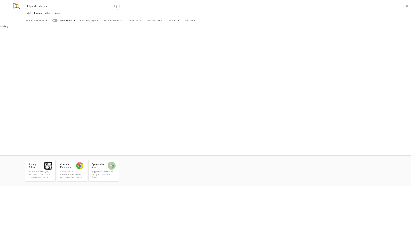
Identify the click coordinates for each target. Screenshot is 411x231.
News (57, 13)
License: (132, 20)
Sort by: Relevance (35, 20)
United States (65, 20)
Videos (48, 13)
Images (38, 13)
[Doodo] (13, 6)
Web (29, 13)
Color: (172, 20)
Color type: (153, 20)
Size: (88, 20)
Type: (188, 20)
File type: (111, 20)
